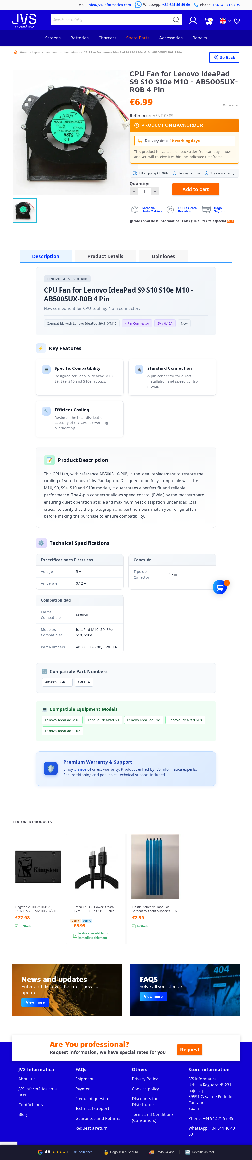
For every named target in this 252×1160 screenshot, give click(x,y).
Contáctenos (30, 1104)
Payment (83, 1088)
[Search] (176, 19)
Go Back (227, 57)
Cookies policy (145, 1088)
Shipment (84, 1079)
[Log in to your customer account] (193, 22)
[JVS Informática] (24, 26)
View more (35, 1002)
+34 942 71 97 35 (218, 1118)
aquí (230, 221)
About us (27, 1079)
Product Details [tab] (105, 256)
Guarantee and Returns (97, 1118)
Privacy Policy (145, 1079)
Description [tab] (45, 256)
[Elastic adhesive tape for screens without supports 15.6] (175, 897)
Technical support (92, 1108)
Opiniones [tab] (163, 256)
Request (190, 1049)
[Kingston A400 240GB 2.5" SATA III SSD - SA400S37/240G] (58, 897)
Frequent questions (94, 1098)
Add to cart (195, 189)
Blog (22, 1114)
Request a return (91, 1128)
